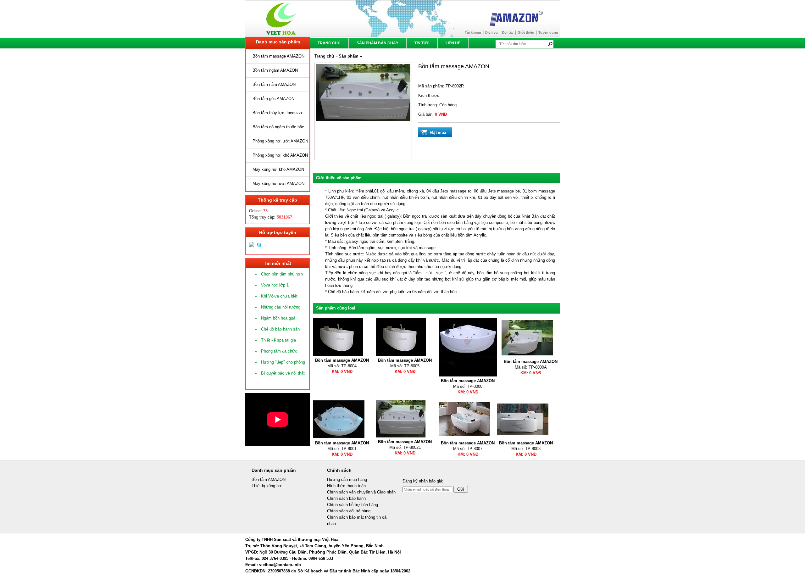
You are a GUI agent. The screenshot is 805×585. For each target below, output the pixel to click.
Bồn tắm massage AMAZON (278, 56)
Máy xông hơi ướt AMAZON (278, 183)
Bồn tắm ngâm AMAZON (275, 70)
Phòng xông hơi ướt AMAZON (280, 141)
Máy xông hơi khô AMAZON (278, 169)
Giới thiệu (526, 32)
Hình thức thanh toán (346, 485)
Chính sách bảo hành (346, 498)
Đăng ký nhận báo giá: (422, 481)
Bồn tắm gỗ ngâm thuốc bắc (278, 127)
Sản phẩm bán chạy (377, 43)
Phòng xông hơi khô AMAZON (280, 155)
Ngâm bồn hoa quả (278, 318)
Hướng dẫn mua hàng (347, 479)
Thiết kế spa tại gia (278, 340)
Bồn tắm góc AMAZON (273, 98)
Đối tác (508, 32)
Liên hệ (453, 43)
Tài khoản (473, 32)
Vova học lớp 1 (275, 285)
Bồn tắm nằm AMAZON (274, 84)
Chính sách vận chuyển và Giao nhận (361, 492)
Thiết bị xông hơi (267, 485)
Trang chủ (329, 43)
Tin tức (422, 43)
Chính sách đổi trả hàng (348, 511)
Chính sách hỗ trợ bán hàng (352, 504)
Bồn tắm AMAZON (269, 479)
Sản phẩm (349, 56)
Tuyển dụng (548, 32)
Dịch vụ (491, 32)
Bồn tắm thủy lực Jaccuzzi (277, 112)
